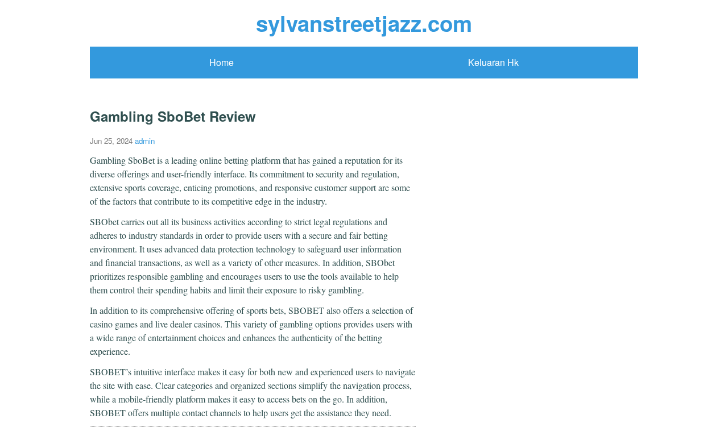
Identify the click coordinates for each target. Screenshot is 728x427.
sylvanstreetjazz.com (364, 23)
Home (221, 62)
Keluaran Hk (493, 62)
